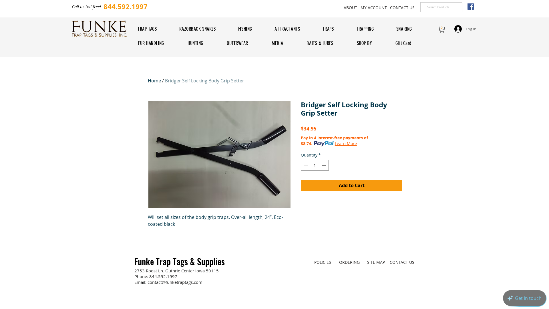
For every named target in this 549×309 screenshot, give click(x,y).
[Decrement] (305, 165)
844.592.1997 (163, 276)
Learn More (346, 143)
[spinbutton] (315, 165)
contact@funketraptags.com (175, 282)
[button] (442, 29)
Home (154, 81)
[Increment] (324, 165)
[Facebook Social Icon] (471, 6)
